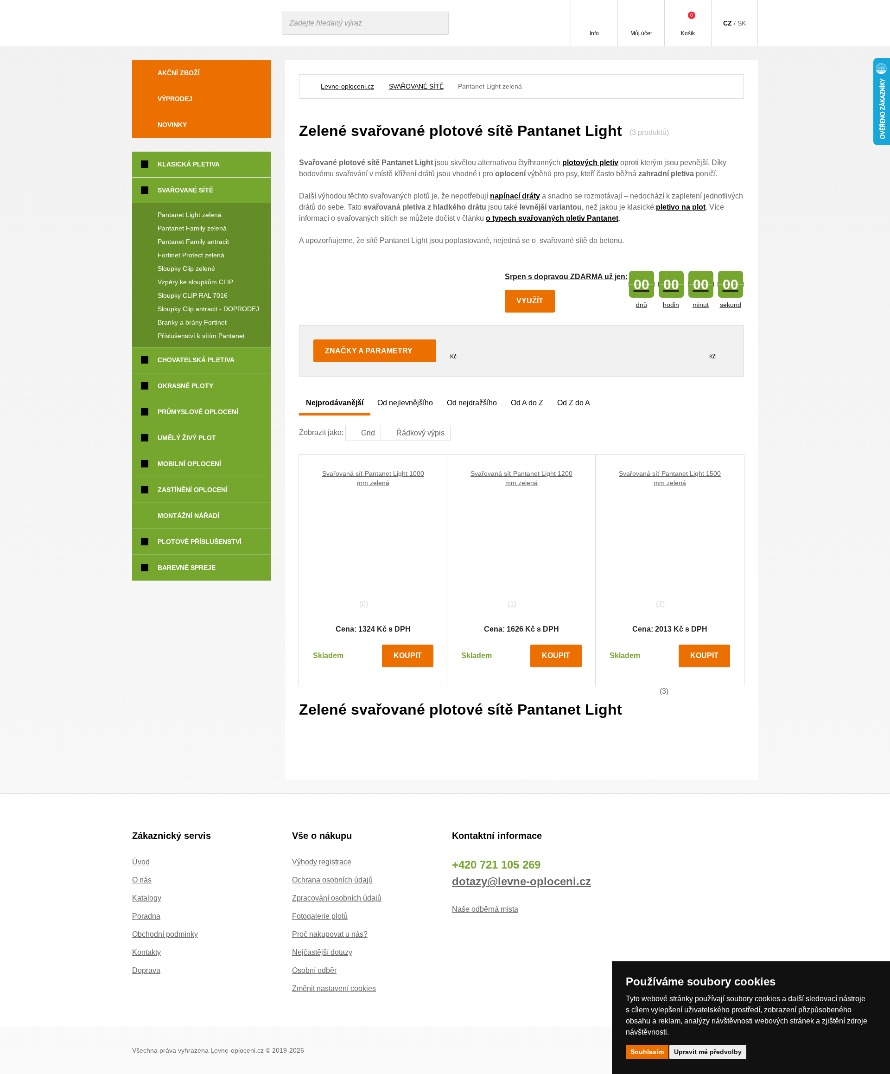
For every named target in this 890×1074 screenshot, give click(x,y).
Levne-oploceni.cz (347, 86)
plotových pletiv (590, 162)
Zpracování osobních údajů (336, 898)
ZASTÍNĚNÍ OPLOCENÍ (193, 489)
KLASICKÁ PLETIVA (189, 164)
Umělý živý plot (187, 437)
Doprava (146, 970)
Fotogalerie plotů (320, 916)
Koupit (408, 655)
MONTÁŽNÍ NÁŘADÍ (188, 515)
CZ (727, 23)
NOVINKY (172, 124)
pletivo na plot (681, 207)
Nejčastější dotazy (322, 952)
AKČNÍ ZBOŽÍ (179, 73)
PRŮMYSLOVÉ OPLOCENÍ (198, 412)
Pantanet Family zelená (192, 228)
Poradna (146, 916)
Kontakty (146, 952)
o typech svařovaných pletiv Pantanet (552, 218)
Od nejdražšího (472, 403)
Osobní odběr (314, 970)
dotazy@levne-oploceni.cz (521, 881)
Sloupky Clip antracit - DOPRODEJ (208, 309)
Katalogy (146, 898)
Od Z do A (573, 403)
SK (741, 23)
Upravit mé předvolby (708, 1051)
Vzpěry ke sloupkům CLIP (195, 282)
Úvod (141, 862)
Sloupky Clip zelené (186, 268)
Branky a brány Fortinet (192, 322)
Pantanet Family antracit (193, 241)
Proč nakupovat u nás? (330, 934)
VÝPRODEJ (175, 98)
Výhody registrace (321, 862)
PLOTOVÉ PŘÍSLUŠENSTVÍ (200, 541)
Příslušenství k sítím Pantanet (201, 335)
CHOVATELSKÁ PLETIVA (196, 360)
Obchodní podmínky (165, 934)
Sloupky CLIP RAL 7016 (193, 295)
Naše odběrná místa (485, 909)
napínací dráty (515, 196)
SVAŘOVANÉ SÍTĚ (416, 86)
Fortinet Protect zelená (191, 255)
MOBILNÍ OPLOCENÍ (189, 463)
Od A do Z (527, 403)
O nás (142, 880)
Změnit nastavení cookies (334, 988)
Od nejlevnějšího (405, 403)
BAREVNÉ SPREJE (187, 567)
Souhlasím (647, 1051)
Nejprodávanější (334, 403)
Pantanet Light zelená (190, 214)
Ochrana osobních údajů (332, 880)
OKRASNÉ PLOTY (185, 386)
